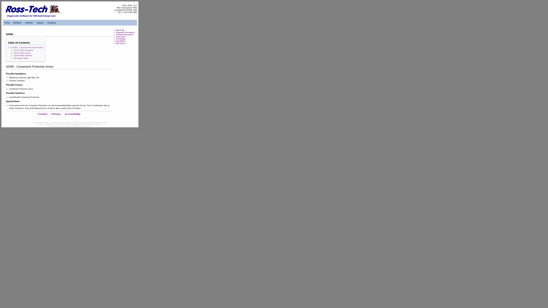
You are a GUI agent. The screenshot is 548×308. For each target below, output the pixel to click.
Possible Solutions (24, 55)
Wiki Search (121, 43)
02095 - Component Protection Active (27, 47)
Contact (42, 114)
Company (51, 23)
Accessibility (72, 114)
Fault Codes (121, 37)
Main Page (120, 30)
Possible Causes (24, 53)
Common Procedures (124, 35)
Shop (7, 23)
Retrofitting (120, 39)
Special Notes (22, 58)
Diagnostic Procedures (125, 33)
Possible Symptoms (25, 50)
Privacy (56, 114)
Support (40, 23)
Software (29, 23)
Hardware (17, 23)
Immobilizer (120, 41)
